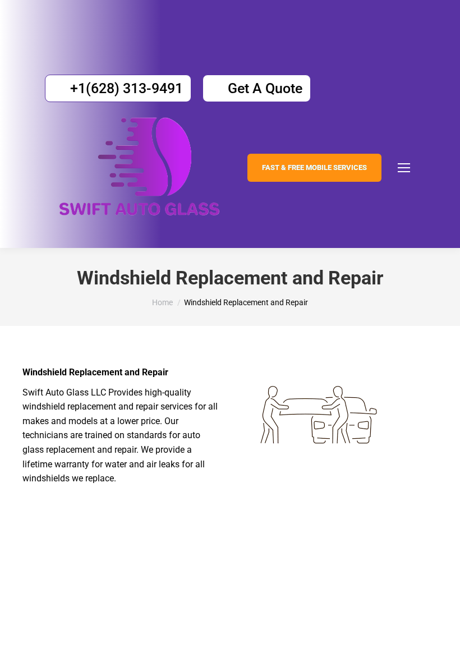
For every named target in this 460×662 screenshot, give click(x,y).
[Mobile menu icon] (404, 168)
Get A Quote (265, 88)
